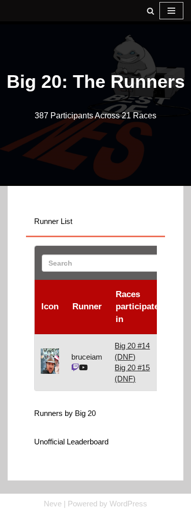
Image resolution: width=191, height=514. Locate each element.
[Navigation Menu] (171, 10)
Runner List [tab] (53, 221)
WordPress (128, 503)
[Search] (150, 11)
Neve (53, 503)
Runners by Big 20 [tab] (65, 413)
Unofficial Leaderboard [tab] (71, 441)
